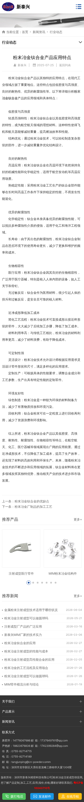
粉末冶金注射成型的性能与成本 (26, 651)
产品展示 (8, 711)
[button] (29, 583)
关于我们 (8, 701)
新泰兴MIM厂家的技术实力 (23, 635)
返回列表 (65, 65)
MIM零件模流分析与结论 (21, 684)
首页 (25, 32)
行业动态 (56, 32)
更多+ (78, 519)
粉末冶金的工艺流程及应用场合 (26, 668)
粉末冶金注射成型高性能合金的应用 (29, 659)
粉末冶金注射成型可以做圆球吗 (26, 618)
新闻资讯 (39, 32)
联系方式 (8, 732)
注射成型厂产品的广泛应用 (23, 626)
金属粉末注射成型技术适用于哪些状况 (31, 610)
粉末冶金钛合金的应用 (20, 643)
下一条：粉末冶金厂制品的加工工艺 (27, 506)
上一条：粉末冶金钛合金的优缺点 (25, 501)
